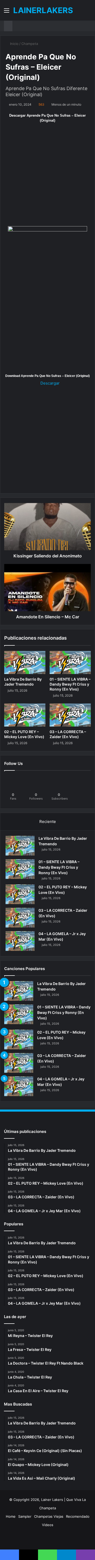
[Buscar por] (88, 12)
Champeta (29, 44)
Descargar (49, 383)
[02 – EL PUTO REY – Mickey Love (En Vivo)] (24, 715)
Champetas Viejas (48, 1516)
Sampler (24, 1516)
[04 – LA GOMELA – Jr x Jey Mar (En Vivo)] (20, 941)
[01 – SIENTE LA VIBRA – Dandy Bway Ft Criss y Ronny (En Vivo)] (70, 662)
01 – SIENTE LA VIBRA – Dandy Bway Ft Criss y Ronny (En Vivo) (70, 684)
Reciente (47, 821)
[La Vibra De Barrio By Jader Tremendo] (24, 662)
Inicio (13, 44)
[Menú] (6, 12)
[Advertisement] (47, 176)
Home (11, 1516)
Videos (47, 1525)
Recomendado (77, 1516)
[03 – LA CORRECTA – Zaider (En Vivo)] (70, 715)
